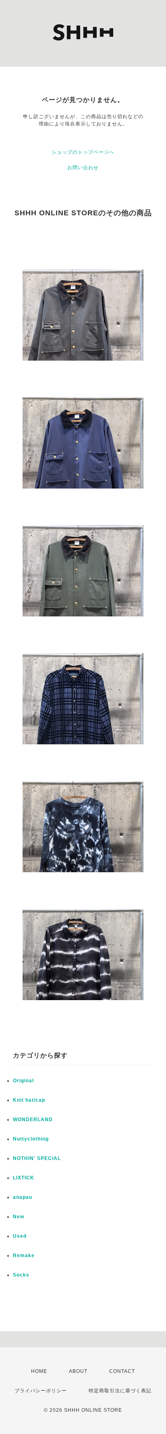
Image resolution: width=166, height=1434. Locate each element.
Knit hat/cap (29, 1100)
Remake (24, 1255)
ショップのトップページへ (83, 152)
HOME (39, 1371)
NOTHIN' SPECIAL (37, 1158)
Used (20, 1236)
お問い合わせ (83, 167)
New (18, 1216)
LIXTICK (23, 1178)
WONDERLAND (33, 1119)
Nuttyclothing (31, 1139)
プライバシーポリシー (41, 1391)
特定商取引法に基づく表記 (120, 1391)
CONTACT (122, 1371)
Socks (21, 1275)
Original (23, 1080)
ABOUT (78, 1371)
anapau (22, 1197)
